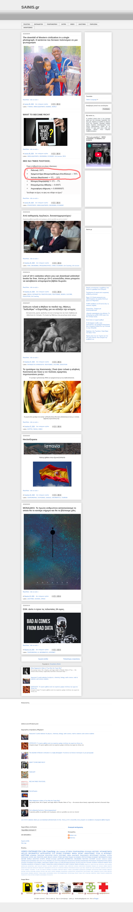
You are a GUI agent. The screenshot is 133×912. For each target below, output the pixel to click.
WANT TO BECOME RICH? (36, 114)
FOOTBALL (103, 855)
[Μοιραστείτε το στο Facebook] (58, 104)
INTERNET (52, 652)
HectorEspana (30, 439)
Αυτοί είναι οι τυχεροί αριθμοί (95, 320)
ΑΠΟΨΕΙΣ (48, 869)
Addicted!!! (32, 772)
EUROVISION (82, 866)
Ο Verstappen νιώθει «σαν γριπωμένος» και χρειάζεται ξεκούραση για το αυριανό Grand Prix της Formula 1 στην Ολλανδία (98, 325)
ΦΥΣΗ (35, 862)
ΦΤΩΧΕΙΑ (81, 864)
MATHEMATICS (103, 857)
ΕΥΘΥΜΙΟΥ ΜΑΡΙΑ (70, 853)
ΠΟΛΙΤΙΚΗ (26, 24)
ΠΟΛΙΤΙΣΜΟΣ (56, 294)
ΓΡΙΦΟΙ (60, 857)
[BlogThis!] (54, 104)
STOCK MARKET (25, 869)
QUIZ (81, 867)
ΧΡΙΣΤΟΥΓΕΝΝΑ (86, 857)
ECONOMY (51, 156)
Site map (23, 843)
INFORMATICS (56, 497)
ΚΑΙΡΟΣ (56, 864)
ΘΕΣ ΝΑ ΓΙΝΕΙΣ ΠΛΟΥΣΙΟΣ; (36, 161)
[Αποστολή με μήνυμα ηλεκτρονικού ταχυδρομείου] (52, 104)
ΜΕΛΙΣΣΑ (109, 871)
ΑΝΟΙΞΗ (44, 869)
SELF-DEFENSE (96, 867)
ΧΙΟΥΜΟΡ (92, 859)
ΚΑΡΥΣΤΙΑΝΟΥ (86, 871)
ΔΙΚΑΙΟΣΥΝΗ (95, 869)
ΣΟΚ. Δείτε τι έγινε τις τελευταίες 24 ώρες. (43, 609)
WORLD (54, 106)
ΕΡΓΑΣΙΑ (43, 871)
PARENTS (66, 867)
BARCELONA (24, 866)
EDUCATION (26, 296)
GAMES (110, 859)
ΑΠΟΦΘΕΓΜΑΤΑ (106, 851)
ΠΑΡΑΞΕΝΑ (93, 24)
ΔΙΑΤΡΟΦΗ (60, 859)
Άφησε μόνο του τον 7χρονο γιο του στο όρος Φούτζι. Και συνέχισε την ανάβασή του (97, 337)
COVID (56, 862)
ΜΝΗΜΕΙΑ (31, 873)
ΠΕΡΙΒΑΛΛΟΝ (25, 860)
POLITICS (83, 862)
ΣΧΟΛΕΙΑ (23, 862)
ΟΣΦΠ (67, 864)
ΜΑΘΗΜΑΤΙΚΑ (69, 859)
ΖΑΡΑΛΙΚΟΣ (24, 857)
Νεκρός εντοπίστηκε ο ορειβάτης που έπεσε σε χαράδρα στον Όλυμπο (97, 288)
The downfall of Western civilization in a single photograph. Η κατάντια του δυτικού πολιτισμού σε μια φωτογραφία (50, 40)
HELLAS (24, 853)
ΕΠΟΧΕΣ (38, 871)
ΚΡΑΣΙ (105, 871)
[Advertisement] (56, 14)
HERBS (105, 866)
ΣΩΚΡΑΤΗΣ (93, 873)
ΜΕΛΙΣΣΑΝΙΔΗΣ (24, 873)
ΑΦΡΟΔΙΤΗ (60, 869)
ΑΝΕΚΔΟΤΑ (64, 860)
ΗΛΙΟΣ (49, 871)
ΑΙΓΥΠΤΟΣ (58, 860)
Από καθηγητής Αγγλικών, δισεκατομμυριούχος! (47, 215)
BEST (36, 866)
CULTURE (69, 294)
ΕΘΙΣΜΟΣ (104, 869)
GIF (97, 866)
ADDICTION (93, 864)
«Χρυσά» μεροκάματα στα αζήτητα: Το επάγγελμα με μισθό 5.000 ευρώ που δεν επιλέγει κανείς (98, 315)
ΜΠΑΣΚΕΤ (36, 873)
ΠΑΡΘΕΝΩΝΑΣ (50, 873)
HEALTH (50, 857)
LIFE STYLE (43, 860)
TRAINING (49, 860)
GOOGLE (48, 497)
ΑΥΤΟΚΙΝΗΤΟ (37, 864)
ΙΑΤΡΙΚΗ (53, 871)
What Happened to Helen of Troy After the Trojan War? (46, 668)
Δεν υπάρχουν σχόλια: (42, 104)
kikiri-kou (72, 837)
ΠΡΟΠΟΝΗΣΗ (92, 860)
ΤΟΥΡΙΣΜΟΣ (41, 497)
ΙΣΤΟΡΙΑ (69, 851)
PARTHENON (72, 867)
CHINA (54, 265)
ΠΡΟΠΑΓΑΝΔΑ (71, 873)
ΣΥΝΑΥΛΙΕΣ (88, 873)
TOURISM (64, 497)
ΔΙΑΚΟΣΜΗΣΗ (75, 869)
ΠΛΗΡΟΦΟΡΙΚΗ (52, 24)
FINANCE (94, 866)
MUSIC (73, 862)
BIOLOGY (40, 866)
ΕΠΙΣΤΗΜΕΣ (62, 855)
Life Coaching (67, 265)
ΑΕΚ (35, 857)
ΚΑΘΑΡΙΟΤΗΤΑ (71, 871)
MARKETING (24, 867)
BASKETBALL (31, 866)
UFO (38, 869)
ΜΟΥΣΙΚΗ (65, 857)
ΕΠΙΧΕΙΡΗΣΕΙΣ (31, 205)
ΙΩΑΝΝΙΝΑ (58, 871)
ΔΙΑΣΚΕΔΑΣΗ (82, 869)
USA (53, 860)
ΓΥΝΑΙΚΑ (30, 106)
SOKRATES (103, 867)
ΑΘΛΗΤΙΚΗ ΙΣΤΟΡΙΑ (39, 859)
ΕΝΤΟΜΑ (23, 871)
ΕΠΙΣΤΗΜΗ (32, 871)
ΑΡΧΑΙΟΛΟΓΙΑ (71, 860)
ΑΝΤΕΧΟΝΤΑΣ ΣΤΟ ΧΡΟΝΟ (51, 853)
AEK (97, 864)
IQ (74, 857)
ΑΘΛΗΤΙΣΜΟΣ (27, 27)
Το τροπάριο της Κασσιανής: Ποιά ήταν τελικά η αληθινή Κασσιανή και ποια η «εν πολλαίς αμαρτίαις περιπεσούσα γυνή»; (51, 372)
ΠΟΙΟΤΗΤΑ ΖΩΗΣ (46, 294)
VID (41, 869)
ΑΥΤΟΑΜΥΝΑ (54, 869)
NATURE (23, 859)
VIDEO (72, 24)
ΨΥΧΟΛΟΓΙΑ (50, 874)
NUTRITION (60, 867)
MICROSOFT (35, 867)
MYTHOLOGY (55, 867)
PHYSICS (78, 862)
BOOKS (63, 294)
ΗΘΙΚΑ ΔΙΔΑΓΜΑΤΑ (39, 106)
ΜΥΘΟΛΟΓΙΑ (40, 364)
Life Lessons (58, 156)
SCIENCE (37, 599)
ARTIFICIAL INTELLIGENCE (105, 864)
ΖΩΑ (46, 871)
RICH (64, 156)
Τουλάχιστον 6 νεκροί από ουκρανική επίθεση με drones (97, 293)
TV (36, 869)
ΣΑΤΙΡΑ (63, 24)
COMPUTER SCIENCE (73, 866)
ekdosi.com (73, 835)
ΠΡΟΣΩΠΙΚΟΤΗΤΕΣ (45, 265)
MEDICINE (29, 867)
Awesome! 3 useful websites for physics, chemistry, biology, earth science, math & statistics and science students (61, 733)
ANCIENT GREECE (101, 859)
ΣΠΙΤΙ (83, 873)
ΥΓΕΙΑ (98, 853)
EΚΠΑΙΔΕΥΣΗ (67, 862)
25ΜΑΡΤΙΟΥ (87, 864)
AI (38, 652)
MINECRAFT (41, 867)
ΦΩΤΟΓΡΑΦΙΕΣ (94, 855)
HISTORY (95, 851)
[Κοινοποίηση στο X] (56, 104)
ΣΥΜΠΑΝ (71, 864)
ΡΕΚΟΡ (76, 873)
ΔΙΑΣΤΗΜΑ (82, 24)
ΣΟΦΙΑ (80, 873)
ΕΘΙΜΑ (100, 869)
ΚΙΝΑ (28, 265)
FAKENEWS (88, 866)
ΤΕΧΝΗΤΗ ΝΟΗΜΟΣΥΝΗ (106, 873)
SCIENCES (101, 862)
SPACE (43, 599)
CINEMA (51, 862)
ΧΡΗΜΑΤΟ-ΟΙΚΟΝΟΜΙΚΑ (41, 874)
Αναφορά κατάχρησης (75, 827)
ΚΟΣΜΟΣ (48, 106)
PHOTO (55, 855)
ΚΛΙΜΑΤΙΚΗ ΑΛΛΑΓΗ (99, 871)
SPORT (80, 853)
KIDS (38, 860)
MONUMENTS (48, 867)
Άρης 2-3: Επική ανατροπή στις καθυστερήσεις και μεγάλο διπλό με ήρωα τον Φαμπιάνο (97, 299)
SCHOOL (89, 862)
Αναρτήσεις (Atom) (55, 664)
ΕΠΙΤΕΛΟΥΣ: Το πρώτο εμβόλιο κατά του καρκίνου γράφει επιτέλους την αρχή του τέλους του (55, 743)
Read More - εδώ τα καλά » (30, 99)
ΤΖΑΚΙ (29, 874)
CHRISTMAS (45, 862)
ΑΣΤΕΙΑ (109, 855)
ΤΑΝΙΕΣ (98, 873)
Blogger (96, 898)
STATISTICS (109, 867)
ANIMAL (39, 862)
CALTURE (56, 364)
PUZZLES (77, 867)
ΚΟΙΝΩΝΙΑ (33, 855)
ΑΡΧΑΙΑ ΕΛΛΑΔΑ (51, 859)
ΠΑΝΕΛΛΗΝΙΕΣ (42, 873)
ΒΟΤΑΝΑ (78, 860)
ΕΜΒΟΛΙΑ (109, 869)
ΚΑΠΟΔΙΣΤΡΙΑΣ (79, 871)
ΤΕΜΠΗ (76, 864)
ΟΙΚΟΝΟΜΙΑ (43, 156)
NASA (110, 857)
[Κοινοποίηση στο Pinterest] (59, 104)
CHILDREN (61, 866)
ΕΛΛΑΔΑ (88, 851)
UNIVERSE (30, 864)
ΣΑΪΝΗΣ (110, 860)
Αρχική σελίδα (43, 659)
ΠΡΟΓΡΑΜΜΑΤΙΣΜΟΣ (62, 873)
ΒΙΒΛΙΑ (29, 294)
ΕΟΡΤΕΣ (30, 429)
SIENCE (106, 862)
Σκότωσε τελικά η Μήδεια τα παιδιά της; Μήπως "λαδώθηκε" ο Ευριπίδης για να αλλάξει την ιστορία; (49, 308)
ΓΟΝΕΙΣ (43, 864)
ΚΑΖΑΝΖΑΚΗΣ (64, 871)
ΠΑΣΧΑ (35, 429)
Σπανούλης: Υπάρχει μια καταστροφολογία (93, 309)
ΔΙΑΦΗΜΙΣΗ (88, 869)
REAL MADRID (86, 867)
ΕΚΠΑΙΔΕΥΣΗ (38, 24)
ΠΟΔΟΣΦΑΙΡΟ (84, 855)
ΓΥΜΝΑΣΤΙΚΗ (49, 864)
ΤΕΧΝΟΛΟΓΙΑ (24, 874)
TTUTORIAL (32, 869)
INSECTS (109, 866)
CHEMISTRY (55, 866)
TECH (110, 862)
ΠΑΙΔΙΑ (71, 857)
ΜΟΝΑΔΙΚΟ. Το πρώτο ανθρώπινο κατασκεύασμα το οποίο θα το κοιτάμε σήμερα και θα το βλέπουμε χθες (49, 509)
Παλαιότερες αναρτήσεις (71, 659)
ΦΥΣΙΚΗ (33, 874)
